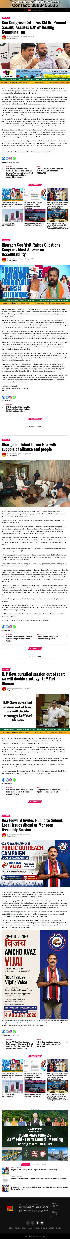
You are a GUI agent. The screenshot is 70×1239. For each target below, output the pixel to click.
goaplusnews (13, 38)
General (11, 1228)
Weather (51, 1228)
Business (58, 1228)
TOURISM (30, 1228)
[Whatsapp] (14, 158)
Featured (16, 162)
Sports (37, 1228)
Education (44, 1228)
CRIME (24, 1228)
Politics (17, 1228)
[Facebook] (3, 158)
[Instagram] (10, 158)
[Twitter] (7, 158)
